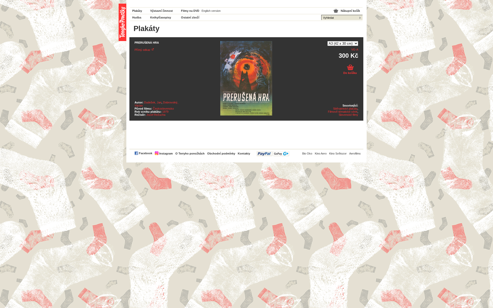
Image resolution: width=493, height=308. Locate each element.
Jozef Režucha (155, 114)
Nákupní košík (350, 10)
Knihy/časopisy (160, 17)
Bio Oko (307, 153)
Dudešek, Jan (153, 102)
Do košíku (350, 72)
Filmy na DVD (190, 10)
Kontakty (244, 153)
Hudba (136, 17)
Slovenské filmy (348, 114)
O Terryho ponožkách (190, 153)
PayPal (273, 153)
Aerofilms (355, 153)
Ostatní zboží (190, 17)
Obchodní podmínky (221, 153)
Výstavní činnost (161, 10)
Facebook (145, 153)
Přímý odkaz (142, 49)
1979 (165, 111)
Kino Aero (321, 153)
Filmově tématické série (342, 111)
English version (211, 10)
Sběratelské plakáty (345, 108)
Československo (163, 108)
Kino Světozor (338, 153)
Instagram (166, 153)
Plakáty (137, 10)
